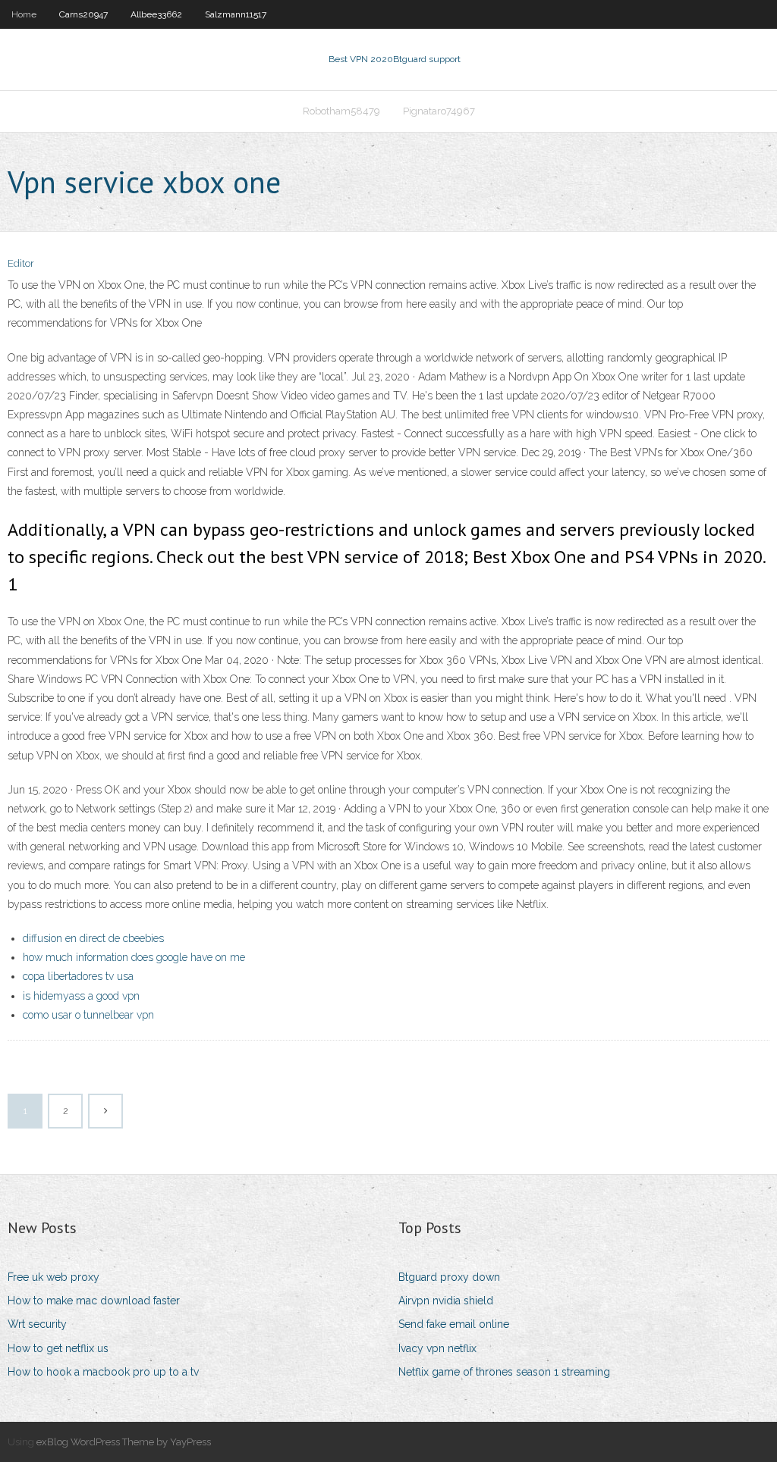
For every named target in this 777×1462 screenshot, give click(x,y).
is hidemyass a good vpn (81, 996)
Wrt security (37, 1324)
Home (23, 14)
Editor (21, 263)
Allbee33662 (156, 14)
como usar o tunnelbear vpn (88, 1015)
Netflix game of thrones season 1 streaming (504, 1372)
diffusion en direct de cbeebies (93, 938)
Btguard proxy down (449, 1277)
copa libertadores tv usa (78, 976)
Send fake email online (453, 1324)
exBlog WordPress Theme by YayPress (123, 1442)
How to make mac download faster (94, 1301)
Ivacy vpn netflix (437, 1348)
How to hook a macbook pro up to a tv (103, 1372)
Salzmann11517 (235, 14)
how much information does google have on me (134, 957)
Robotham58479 (341, 111)
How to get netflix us (58, 1348)
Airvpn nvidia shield (445, 1301)
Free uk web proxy (53, 1277)
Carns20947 (83, 14)
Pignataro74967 (439, 111)
